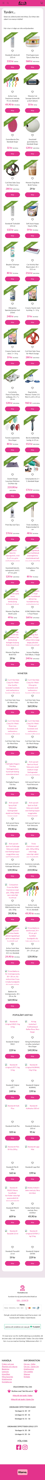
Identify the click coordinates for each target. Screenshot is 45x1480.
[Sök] (8, 3)
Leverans (5, 1371)
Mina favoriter (7, 1377)
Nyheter (27, 1377)
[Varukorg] (41, 3)
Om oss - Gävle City (31, 1366)
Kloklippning (7, 1379)
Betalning (5, 1369)
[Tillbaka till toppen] (38, 1474)
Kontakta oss (7, 1382)
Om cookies (28, 1371)
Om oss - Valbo (29, 1364)
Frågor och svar (8, 1364)
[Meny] (3, 3)
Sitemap (27, 1374)
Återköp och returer (10, 1366)
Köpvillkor (6, 1374)
